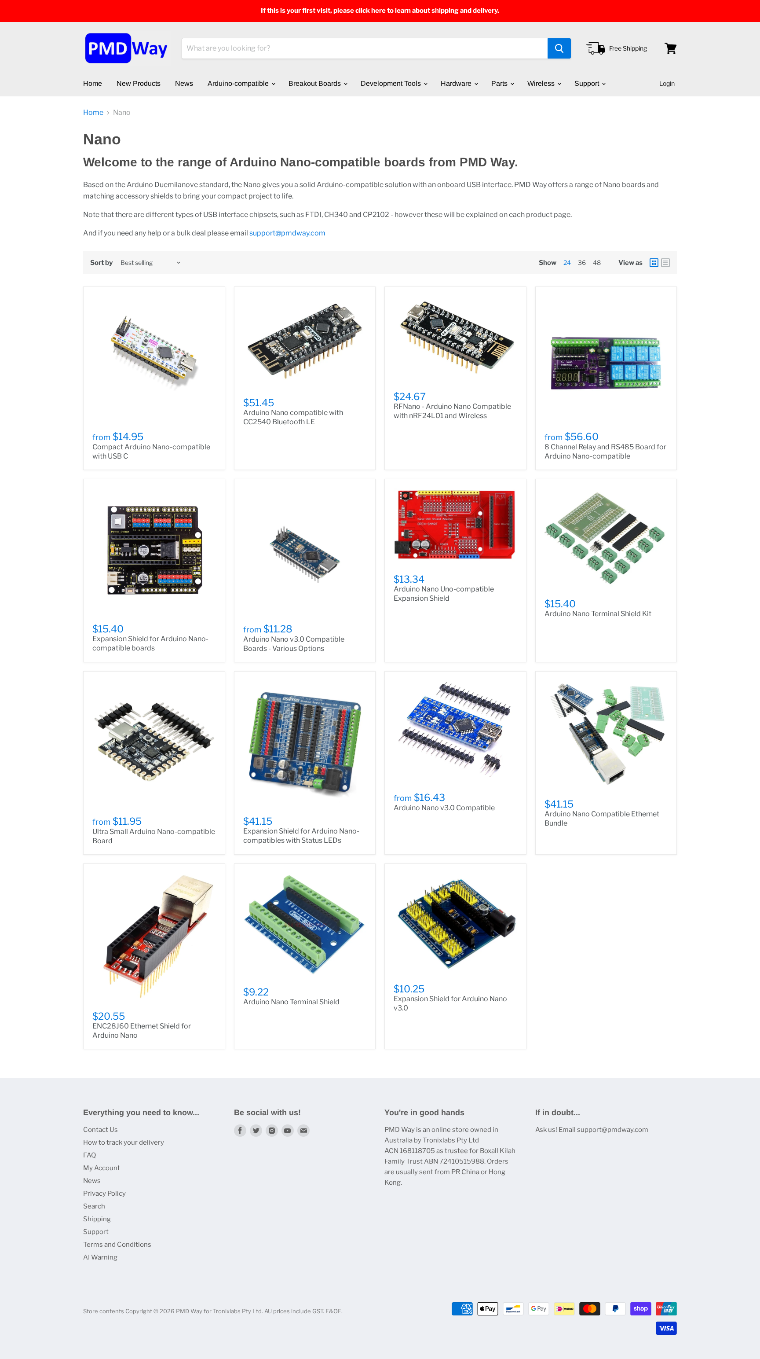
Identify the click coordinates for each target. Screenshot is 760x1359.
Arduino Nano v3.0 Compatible (444, 808)
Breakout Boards (316, 83)
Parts (500, 83)
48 (597, 262)
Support (587, 83)
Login (667, 83)
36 (582, 262)
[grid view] (654, 262)
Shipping (97, 1219)
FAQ (89, 1155)
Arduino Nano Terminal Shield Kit (597, 614)
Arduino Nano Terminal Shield (291, 1002)
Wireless (541, 83)
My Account (101, 1168)
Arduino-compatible (239, 83)
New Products (139, 83)
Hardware (457, 83)
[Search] (559, 48)
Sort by (101, 263)
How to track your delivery (123, 1142)
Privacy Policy (104, 1193)
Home (92, 83)
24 (567, 262)
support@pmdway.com (287, 233)
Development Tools (392, 83)
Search (94, 1206)
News (184, 83)
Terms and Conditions (117, 1245)
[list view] (665, 262)
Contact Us (100, 1130)
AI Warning (100, 1257)
